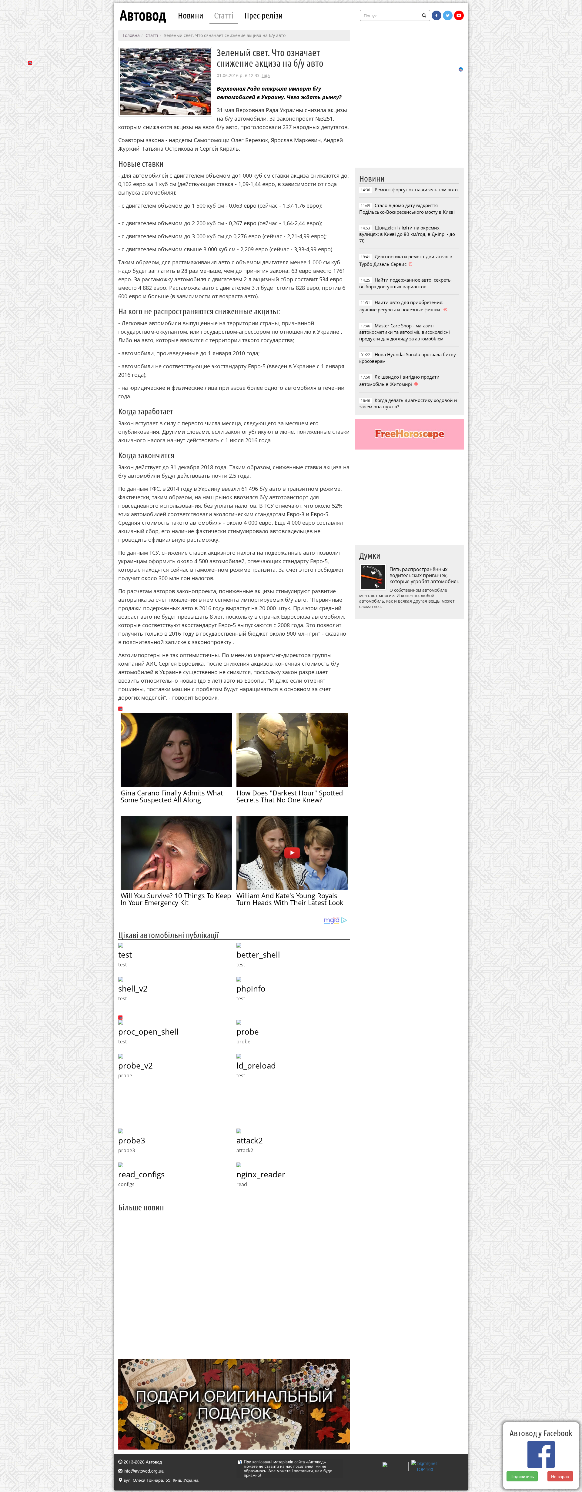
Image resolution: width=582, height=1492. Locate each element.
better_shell (258, 954)
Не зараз (560, 1476)
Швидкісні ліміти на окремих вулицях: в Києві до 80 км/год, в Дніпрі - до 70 (407, 234)
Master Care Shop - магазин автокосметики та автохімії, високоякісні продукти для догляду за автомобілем (404, 332)
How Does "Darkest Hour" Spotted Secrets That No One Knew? (289, 796)
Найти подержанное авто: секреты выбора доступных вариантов (405, 283)
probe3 (131, 1140)
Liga (266, 75)
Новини (190, 15)
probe (247, 1031)
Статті (224, 15)
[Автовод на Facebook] (436, 15)
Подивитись (522, 1476)
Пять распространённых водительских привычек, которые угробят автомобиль (424, 575)
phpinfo (251, 988)
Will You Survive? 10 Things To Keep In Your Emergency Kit (176, 899)
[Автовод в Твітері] (448, 15)
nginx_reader (260, 1174)
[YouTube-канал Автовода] (459, 15)
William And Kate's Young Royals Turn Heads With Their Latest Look (289, 899)
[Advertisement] (234, 1284)
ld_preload (256, 1065)
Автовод (143, 15)
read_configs (141, 1174)
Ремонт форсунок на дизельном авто (416, 189)
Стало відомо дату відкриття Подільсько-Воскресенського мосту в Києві (407, 208)
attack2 (249, 1140)
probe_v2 (135, 1065)
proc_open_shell (148, 1031)
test (125, 954)
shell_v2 (133, 988)
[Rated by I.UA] (395, 1466)
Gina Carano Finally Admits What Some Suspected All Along (172, 796)
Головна (131, 35)
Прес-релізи (263, 15)
